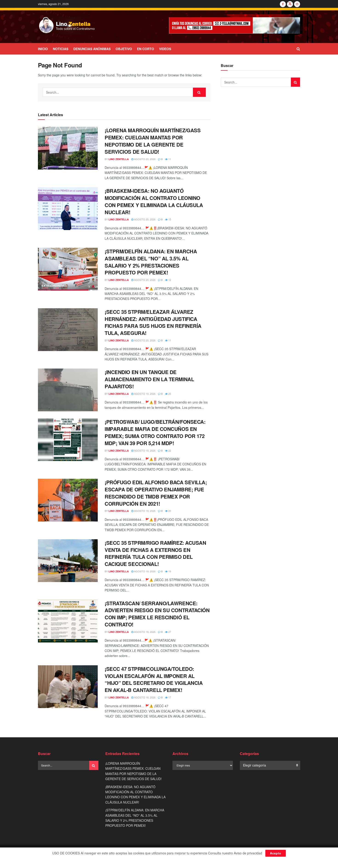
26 (169, 393)
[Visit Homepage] (67, 25)
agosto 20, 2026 (144, 159)
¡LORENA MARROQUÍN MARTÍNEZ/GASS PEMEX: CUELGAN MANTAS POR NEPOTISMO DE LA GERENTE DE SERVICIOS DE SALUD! (153, 141)
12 (169, 280)
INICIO (43, 48)
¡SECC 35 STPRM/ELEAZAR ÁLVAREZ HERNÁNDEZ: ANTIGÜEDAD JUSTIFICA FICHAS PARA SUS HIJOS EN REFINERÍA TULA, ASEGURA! (153, 322)
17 (169, 697)
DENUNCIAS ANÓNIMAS (92, 48)
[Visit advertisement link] (234, 25)
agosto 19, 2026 (144, 393)
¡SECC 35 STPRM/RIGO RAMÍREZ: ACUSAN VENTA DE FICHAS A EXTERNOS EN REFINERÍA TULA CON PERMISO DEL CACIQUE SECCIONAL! (155, 553)
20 (169, 511)
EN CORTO (145, 48)
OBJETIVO (124, 48)
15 (169, 219)
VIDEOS (165, 48)
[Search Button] (298, 49)
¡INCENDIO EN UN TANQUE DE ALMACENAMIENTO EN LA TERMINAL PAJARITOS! (149, 379)
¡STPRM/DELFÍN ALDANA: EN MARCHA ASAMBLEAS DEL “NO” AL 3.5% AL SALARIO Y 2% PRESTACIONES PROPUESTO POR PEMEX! (151, 262)
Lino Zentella (119, 159)
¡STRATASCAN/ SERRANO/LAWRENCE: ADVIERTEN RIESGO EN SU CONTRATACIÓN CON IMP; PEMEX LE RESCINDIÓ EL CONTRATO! (157, 614)
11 (169, 159)
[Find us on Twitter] (290, 4)
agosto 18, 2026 (144, 632)
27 (169, 632)
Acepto (275, 853)
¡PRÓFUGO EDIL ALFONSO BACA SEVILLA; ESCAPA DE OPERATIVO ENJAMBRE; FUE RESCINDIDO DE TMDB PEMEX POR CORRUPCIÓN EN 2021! (156, 493)
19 (169, 571)
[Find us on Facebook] (283, 4)
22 (169, 450)
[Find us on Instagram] (297, 4)
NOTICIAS (60, 48)
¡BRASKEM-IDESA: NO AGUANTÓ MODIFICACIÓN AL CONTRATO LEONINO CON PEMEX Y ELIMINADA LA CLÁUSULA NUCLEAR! (154, 201)
